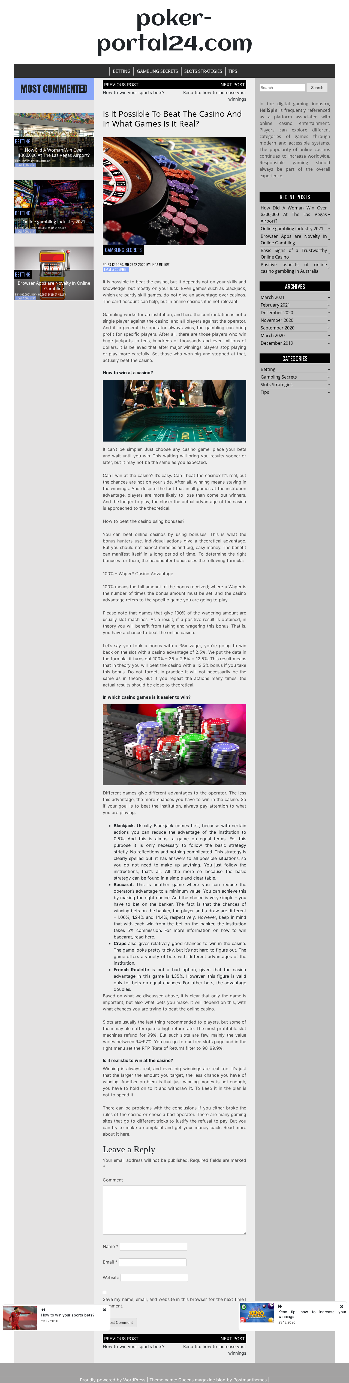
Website (111, 1277)
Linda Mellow (42, 161)
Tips (232, 71)
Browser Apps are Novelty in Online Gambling (54, 285)
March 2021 (273, 297)
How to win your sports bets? (133, 92)
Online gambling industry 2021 (54, 222)
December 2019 (277, 343)
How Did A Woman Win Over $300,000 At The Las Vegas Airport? (54, 152)
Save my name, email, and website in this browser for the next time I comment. (174, 1303)
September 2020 (277, 328)
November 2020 (277, 320)
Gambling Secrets (157, 71)
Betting (122, 71)
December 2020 (277, 313)
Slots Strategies (203, 71)
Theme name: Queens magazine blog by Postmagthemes (208, 1379)
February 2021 (275, 305)
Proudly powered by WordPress (112, 1379)
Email (110, 1262)
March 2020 (273, 335)
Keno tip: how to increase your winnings (312, 1314)
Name (110, 1246)
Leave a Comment (25, 165)
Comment (113, 1180)
